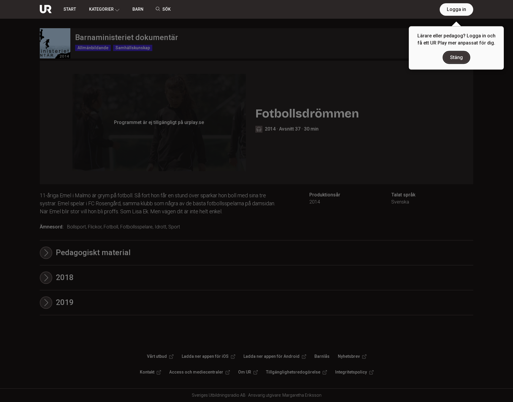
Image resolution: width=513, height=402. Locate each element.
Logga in (456, 9)
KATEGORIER (101, 9)
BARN (137, 9)
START (70, 9)
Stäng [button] (456, 57)
